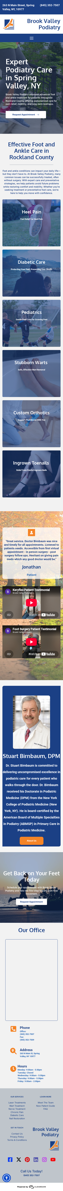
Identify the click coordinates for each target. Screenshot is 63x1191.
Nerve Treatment (17, 1109)
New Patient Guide (45, 1106)
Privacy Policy (17, 1136)
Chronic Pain (17, 1112)
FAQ (45, 1109)
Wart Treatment (17, 1106)
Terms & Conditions (17, 1140)
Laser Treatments (17, 1102)
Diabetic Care (17, 1115)
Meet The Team (45, 1102)
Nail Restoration (17, 1118)
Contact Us (17, 1133)
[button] (31, 38)
